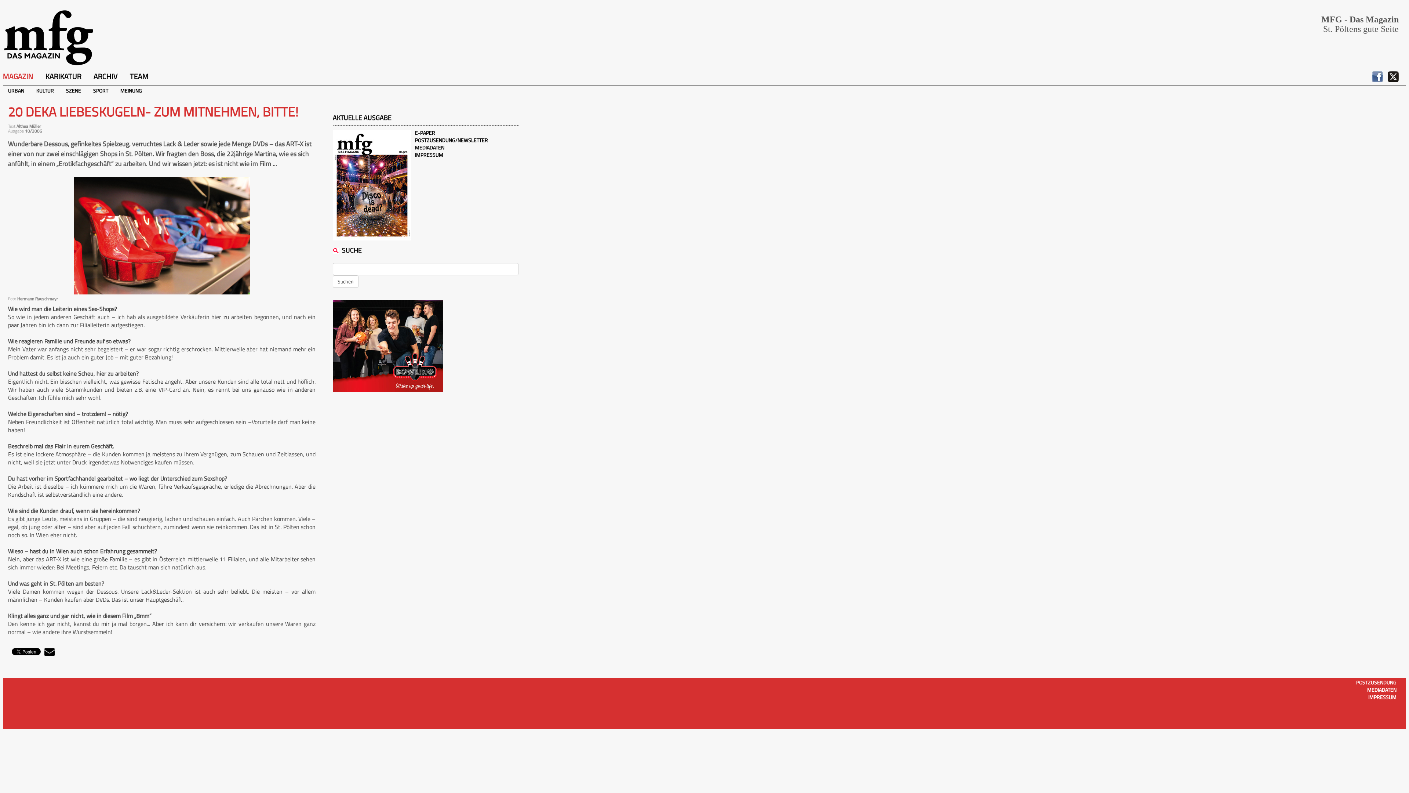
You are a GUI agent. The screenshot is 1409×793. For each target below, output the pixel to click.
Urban (16, 90)
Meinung (131, 90)
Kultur (45, 90)
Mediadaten (429, 147)
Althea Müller (29, 126)
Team (139, 76)
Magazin (18, 76)
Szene (73, 90)
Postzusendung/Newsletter (451, 140)
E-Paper (425, 133)
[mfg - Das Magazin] (48, 37)
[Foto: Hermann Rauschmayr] (162, 235)
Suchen (346, 281)
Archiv (106, 76)
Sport (100, 90)
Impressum (429, 155)
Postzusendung (1376, 682)
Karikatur (63, 76)
